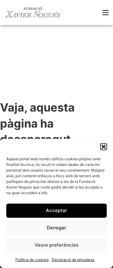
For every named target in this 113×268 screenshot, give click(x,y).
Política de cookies (32, 259)
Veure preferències (56, 245)
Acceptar (56, 210)
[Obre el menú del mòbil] (105, 12)
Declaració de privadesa (73, 259)
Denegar (56, 228)
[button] (103, 147)
